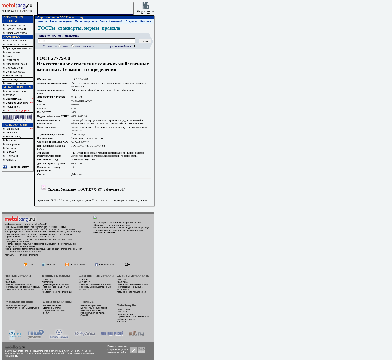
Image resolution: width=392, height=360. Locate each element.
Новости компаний (16, 29)
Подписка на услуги (117, 349)
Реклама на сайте (116, 352)
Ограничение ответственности (133, 316)
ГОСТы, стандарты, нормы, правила (79, 28)
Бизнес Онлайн (107, 264)
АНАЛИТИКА (11, 36)
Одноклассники (78, 264)
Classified (85, 315)
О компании (12, 156)
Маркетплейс (14, 99)
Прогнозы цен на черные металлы (22, 287)
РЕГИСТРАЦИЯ (13, 17)
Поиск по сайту (19, 166)
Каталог (10, 95)
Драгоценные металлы (19, 48)
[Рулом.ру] (84, 338)
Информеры (13, 144)
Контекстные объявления (93, 308)
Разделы (11, 140)
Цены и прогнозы (16, 83)
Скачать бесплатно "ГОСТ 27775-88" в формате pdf (85, 189)
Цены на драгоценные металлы (95, 284)
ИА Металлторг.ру (126, 319)
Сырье (9, 56)
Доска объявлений (17, 102)
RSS (31, 264)
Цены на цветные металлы (56, 284)
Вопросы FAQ (13, 136)
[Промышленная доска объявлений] (36, 338)
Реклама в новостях (90, 310)
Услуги (46, 313)
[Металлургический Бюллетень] (112, 338)
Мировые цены (14, 67)
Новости (42, 21)
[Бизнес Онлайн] (59, 338)
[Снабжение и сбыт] (15, 339)
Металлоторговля (16, 91)
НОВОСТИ (10, 21)
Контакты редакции (117, 346)
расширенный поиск (121, 46)
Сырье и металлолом (133, 275)
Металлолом (13, 52)
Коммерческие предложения (19, 289)
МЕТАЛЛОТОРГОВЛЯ (17, 87)
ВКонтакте (51, 264)
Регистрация (13, 128)
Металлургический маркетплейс (22, 308)
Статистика (12, 60)
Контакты (11, 159)
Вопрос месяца (14, 75)
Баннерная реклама (90, 305)
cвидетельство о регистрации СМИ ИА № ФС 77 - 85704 (62, 351)
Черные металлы (16, 40)
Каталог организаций (16, 305)
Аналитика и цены (61, 21)
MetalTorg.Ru (126, 305)
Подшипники (13, 106)
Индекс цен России (17, 64)
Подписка (11, 132)
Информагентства (16, 32)
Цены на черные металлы (18, 284)
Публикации (12, 79)
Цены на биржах (15, 71)
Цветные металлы (16, 44)
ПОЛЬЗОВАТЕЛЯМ (15, 124)
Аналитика (10, 282)
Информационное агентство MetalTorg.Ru (26, 224)
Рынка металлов (15, 25)
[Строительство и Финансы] (136, 338)
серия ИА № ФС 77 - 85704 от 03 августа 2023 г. (30, 236)
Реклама (11, 152)
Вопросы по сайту (126, 314)
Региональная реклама (92, 313)
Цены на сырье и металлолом (132, 284)
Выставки (11, 148)
